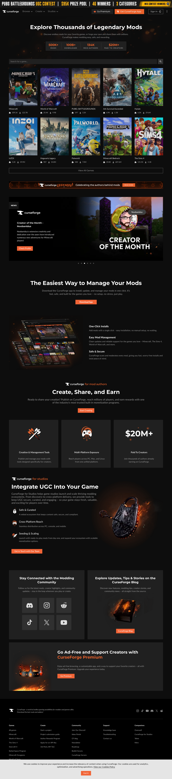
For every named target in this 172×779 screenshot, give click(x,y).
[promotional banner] (86, 4)
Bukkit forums (77, 751)
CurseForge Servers (79, 755)
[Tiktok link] (142, 710)
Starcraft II (13, 747)
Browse (26, 11)
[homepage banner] (86, 185)
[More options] (166, 11)
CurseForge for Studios (143, 734)
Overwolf (138, 730)
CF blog (75, 738)
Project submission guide (50, 734)
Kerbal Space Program (17, 751)
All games (12, 730)
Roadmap (75, 747)
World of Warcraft (16, 738)
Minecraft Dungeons (17, 755)
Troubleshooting (109, 734)
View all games (86, 170)
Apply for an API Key (48, 743)
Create (39, 11)
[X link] (156, 710)
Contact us (107, 738)
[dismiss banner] (167, 3)
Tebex (137, 738)
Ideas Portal (76, 734)
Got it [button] (86, 773)
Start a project (45, 730)
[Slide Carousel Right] (163, 228)
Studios (52, 11)
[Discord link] (151, 710)
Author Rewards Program (50, 738)
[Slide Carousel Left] (8, 228)
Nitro (137, 743)
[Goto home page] (11, 11)
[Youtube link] (147, 710)
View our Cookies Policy (104, 767)
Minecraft (12, 734)
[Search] (160, 61)
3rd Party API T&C (47, 747)
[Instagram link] (137, 710)
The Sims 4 (13, 743)
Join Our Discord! (78, 730)
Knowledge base (109, 730)
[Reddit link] (161, 710)
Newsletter (76, 743)
